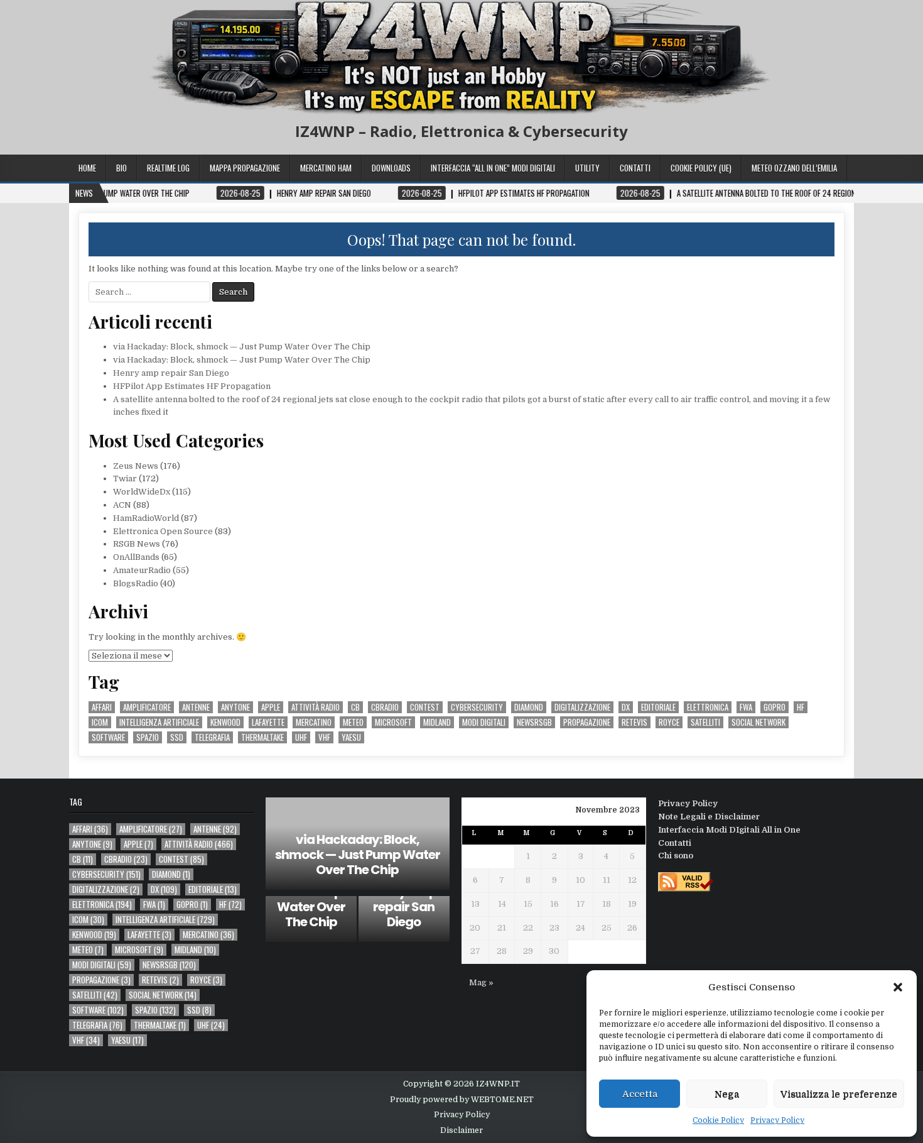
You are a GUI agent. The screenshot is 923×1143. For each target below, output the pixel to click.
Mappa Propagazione (245, 167)
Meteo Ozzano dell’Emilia (794, 167)
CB (355, 707)
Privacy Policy (777, 1120)
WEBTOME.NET (502, 1099)
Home (87, 167)
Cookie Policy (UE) (701, 167)
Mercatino (314, 722)
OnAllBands (136, 557)
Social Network (758, 722)
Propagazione (586, 722)
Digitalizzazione (582, 707)
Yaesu (351, 737)
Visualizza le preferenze (838, 1094)
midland (437, 722)
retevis (634, 722)
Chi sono (675, 855)
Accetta (639, 1094)
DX (626, 707)
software (108, 737)
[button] (898, 987)
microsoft (393, 722)
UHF (301, 737)
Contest (425, 707)
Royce (669, 722)
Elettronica (707, 707)
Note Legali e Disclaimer (709, 816)
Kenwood (225, 722)
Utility (587, 167)
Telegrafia (212, 737)
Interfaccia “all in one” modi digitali (493, 167)
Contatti (635, 167)
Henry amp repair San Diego (171, 373)
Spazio (147, 737)
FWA (746, 707)
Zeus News (135, 466)
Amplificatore (147, 707)
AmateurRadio (142, 570)
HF (800, 707)
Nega (727, 1094)
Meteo (353, 722)
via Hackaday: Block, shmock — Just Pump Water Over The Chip (241, 346)
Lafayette (268, 722)
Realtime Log (168, 167)
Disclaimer (461, 1130)
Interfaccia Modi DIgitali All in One (729, 829)
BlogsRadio (135, 583)
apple (270, 707)
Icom (100, 722)
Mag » (481, 982)
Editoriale (658, 707)
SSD (176, 737)
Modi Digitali (483, 722)
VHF (324, 737)
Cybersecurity (477, 707)
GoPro (774, 707)
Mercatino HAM (326, 167)
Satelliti (705, 722)
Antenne (196, 707)
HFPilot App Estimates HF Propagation (192, 386)
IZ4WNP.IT (498, 1084)
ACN (122, 505)
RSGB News (136, 544)
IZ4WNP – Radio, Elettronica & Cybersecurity (461, 131)
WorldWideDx (141, 491)
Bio (121, 167)
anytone (235, 707)
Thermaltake (262, 737)
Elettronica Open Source (163, 531)
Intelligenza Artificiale (159, 722)
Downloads (391, 167)
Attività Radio (315, 707)
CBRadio (385, 707)
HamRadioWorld (146, 518)
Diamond (528, 707)
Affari (102, 707)
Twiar (125, 478)
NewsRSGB (534, 722)
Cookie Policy (718, 1120)
